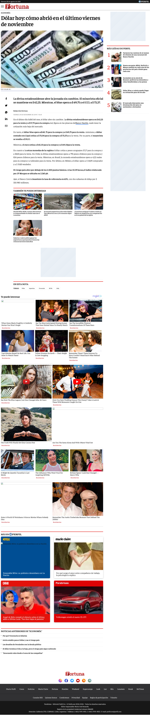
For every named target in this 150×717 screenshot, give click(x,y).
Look (98, 689)
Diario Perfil (11, 689)
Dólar (23, 288)
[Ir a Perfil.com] (144, 2)
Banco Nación (82, 123)
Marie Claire (43, 689)
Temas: (16, 288)
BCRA (50, 288)
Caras (21, 689)
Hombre (65, 689)
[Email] (6, 126)
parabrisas (78, 584)
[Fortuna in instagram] (60, 681)
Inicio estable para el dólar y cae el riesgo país (21, 640)
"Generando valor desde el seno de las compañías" (23, 653)
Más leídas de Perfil (118, 48)
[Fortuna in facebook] (66, 681)
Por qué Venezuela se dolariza (15, 635)
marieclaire (78, 540)
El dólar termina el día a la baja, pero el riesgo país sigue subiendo (29, 648)
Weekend (75, 689)
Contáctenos (64, 697)
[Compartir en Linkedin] (6, 119)
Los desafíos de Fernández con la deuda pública (22, 644)
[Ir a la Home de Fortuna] (17, 6)
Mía (112, 689)
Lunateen (121, 689)
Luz (105, 689)
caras (25, 584)
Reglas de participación (99, 697)
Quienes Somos (51, 697)
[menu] (2, 6)
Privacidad (75, 697)
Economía (42, 288)
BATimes (140, 689)
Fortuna (55, 689)
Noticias (31, 689)
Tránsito (113, 697)
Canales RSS (38, 697)
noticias (25, 540)
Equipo (85, 697)
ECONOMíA (5, 12)
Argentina (32, 288)
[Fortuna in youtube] (78, 681)
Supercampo (88, 689)
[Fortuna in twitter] (72, 681)
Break (130, 689)
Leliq (57, 288)
